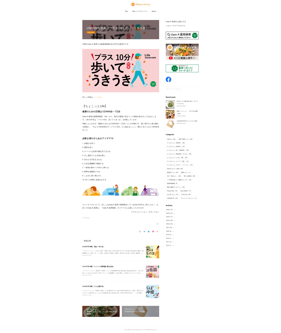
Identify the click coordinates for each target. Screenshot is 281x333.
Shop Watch (185, 191)
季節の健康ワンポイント (176, 187)
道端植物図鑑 (172, 183)
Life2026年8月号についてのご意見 (187, 121)
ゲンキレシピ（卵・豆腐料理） (178, 150)
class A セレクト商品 (175, 168)
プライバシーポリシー (188, 198)
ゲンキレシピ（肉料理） (176, 143)
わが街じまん (172, 194)
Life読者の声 (172, 198)
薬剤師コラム (172, 172)
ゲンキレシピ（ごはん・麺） (177, 157)
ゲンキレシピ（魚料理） (176, 146)
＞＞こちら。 (98, 97)
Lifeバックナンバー (139, 11)
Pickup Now (172, 191)
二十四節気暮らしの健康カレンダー (179, 180)
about (154, 11)
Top (126, 11)
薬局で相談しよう (185, 139)
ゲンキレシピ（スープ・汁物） (178, 161)
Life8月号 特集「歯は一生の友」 (93, 246)
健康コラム (185, 172)
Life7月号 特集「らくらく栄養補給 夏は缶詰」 (98, 266)
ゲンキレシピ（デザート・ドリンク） (180, 165)
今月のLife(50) (85, 218)
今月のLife (91, 32)
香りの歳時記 (189, 176)
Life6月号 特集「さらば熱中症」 (93, 286)
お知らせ (171, 139)
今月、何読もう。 (174, 176)
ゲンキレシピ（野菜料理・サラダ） (179, 154)
